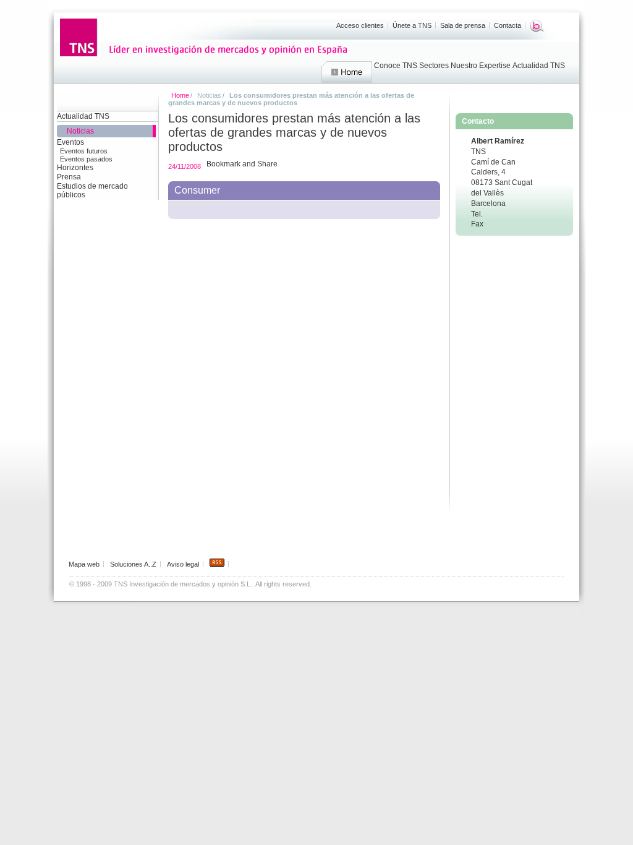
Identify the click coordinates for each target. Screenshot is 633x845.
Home (346, 72)
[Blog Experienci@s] (537, 26)
